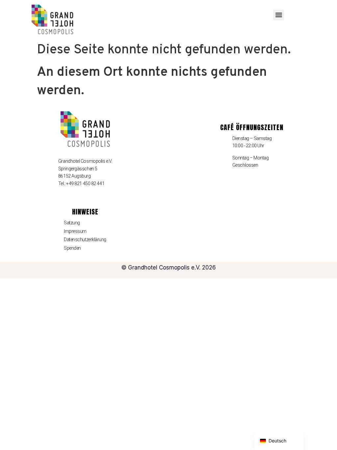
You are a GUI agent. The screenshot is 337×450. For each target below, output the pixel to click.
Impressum (75, 231)
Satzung (72, 222)
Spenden (72, 248)
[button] (278, 15)
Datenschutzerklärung (85, 239)
